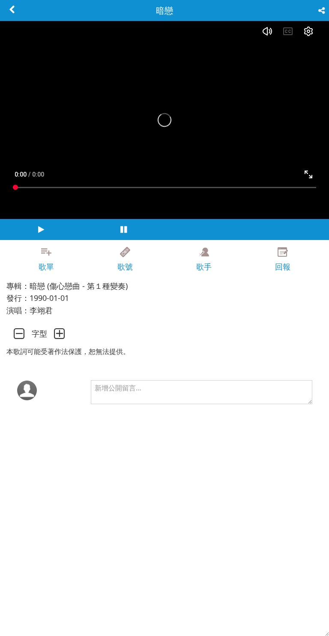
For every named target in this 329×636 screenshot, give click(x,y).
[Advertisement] (164, 616)
